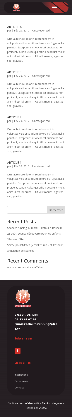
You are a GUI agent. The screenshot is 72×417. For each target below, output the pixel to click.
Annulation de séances (20, 250)
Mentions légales (52, 403)
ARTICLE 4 (14, 27)
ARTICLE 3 (14, 72)
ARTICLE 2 (14, 117)
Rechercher (56, 210)
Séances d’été (15, 239)
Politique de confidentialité (23, 403)
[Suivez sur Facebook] (17, 351)
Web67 (43, 408)
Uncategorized (41, 30)
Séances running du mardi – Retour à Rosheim (35, 228)
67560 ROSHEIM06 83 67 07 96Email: (26, 319)
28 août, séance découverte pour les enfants (34, 233)
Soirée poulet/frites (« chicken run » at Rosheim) (35, 245)
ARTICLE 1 (14, 163)
